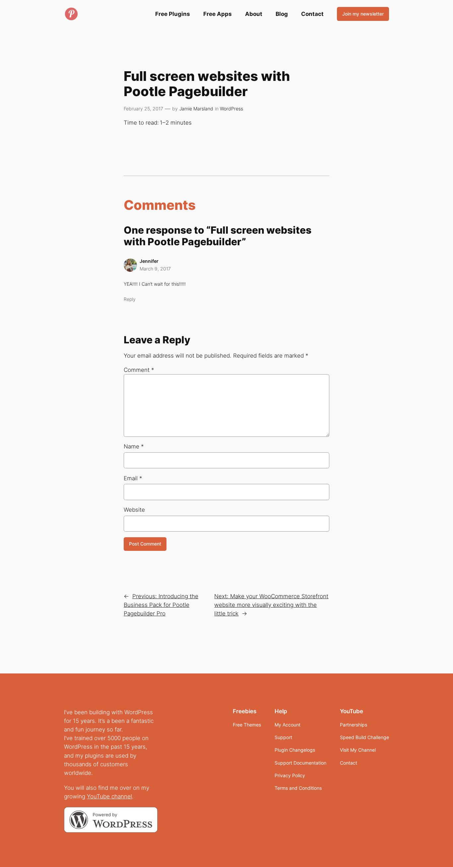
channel (121, 796)
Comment (139, 370)
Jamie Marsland (196, 108)
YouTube (99, 796)
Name (134, 446)
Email (133, 478)
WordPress (231, 108)
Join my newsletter (363, 14)
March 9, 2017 (155, 268)
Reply (130, 299)
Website (134, 509)
